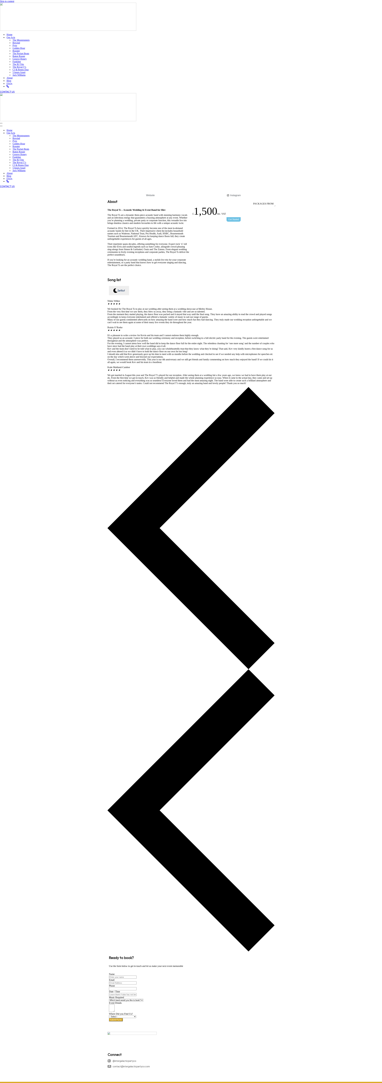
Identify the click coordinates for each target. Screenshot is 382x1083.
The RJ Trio (18, 64)
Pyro (15, 45)
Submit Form (116, 1020)
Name (112, 974)
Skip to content (7, 1)
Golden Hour (19, 48)
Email (111, 980)
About (10, 78)
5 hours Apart (19, 72)
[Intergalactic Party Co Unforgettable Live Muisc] (68, 16)
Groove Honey (20, 59)
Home (9, 34)
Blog (9, 80)
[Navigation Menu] (1, 123)
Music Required (116, 997)
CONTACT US (7, 91)
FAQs (9, 83)
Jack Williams (19, 75)
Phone (112, 985)
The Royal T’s (19, 67)
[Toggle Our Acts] (52, 133)
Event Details (115, 1003)
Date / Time (114, 991)
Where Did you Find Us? (121, 1014)
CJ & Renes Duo (21, 69)
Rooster (16, 51)
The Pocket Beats (21, 53)
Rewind (16, 42)
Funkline (17, 61)
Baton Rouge (19, 56)
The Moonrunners (21, 40)
